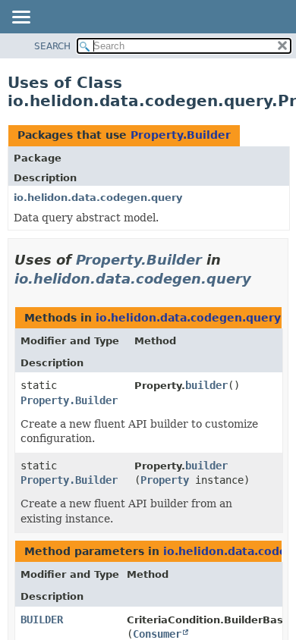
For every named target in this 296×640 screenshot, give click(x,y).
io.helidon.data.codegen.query (98, 197)
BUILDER (41, 619)
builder (206, 385)
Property (164, 480)
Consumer (157, 634)
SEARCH (52, 46)
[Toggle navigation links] (20, 18)
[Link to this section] (262, 279)
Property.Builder (181, 135)
